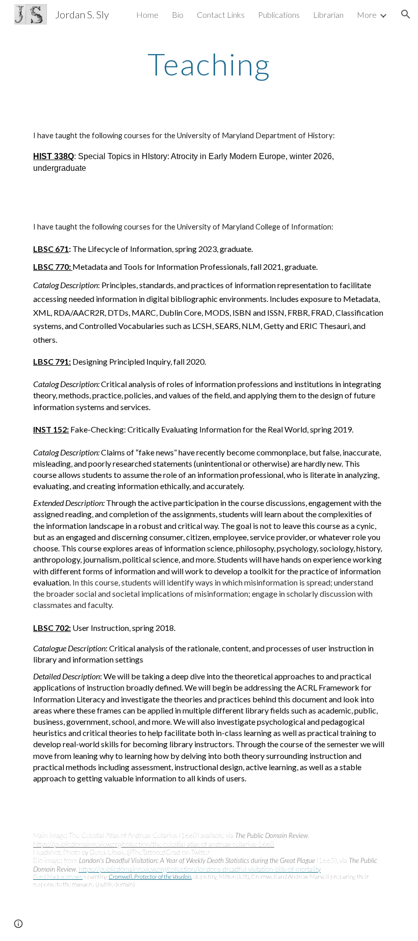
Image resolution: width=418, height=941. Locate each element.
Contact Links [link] (221, 14)
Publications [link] (279, 14)
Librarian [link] (328, 14)
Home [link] (147, 14)
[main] (209, 64)
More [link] (367, 14)
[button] (406, 14)
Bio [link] (178, 14)
